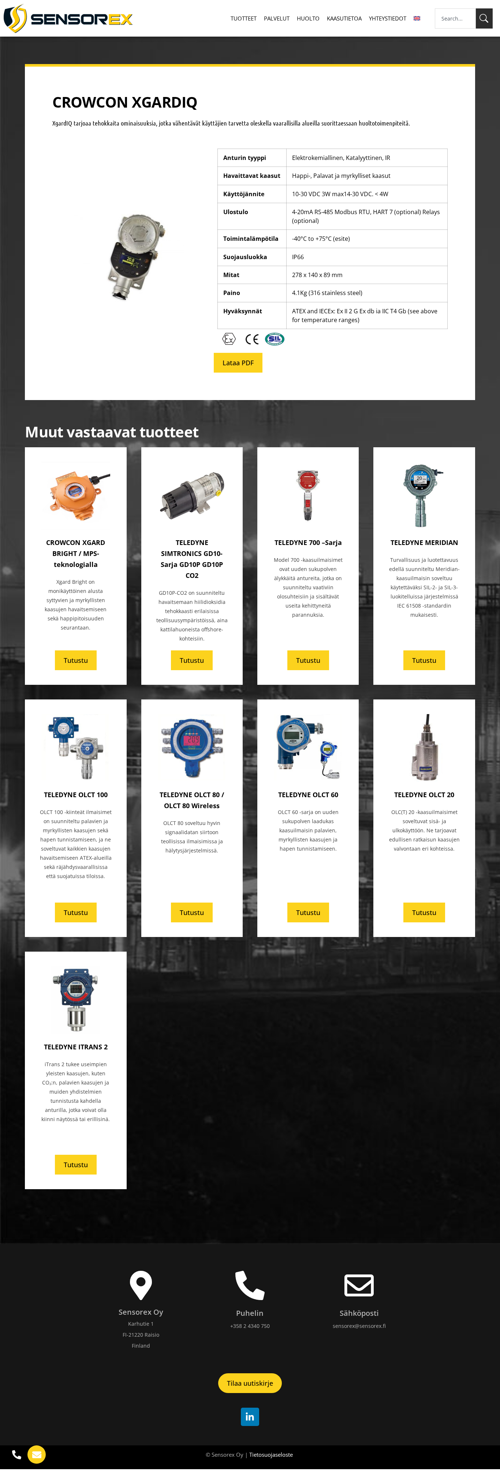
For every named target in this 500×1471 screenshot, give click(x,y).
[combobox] (455, 18)
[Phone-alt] (16, 1454)
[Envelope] (36, 1454)
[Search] (484, 18)
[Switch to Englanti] (417, 18)
